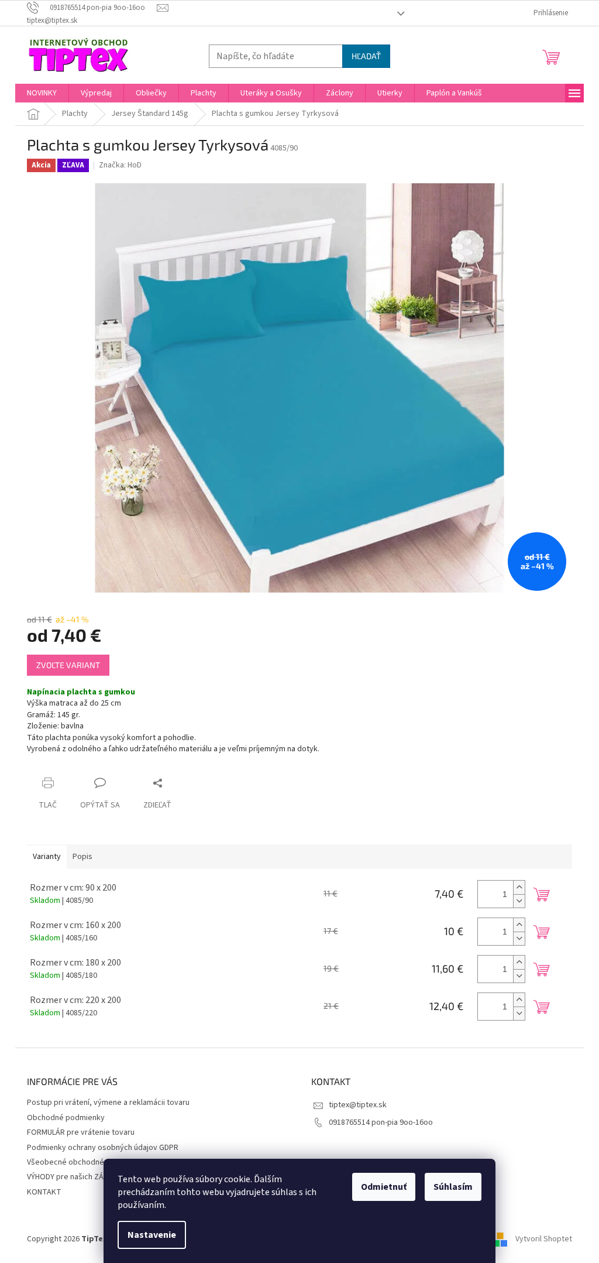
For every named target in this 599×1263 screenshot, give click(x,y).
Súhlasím (453, 1186)
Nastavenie (152, 1234)
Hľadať (366, 56)
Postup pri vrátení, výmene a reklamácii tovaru (108, 1102)
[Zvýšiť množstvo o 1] (519, 887)
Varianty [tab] (47, 856)
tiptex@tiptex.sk (358, 1105)
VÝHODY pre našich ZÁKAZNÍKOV (83, 1177)
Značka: (120, 165)
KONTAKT (44, 1192)
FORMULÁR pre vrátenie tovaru (81, 1132)
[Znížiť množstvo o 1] (519, 901)
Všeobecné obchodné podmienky (86, 1162)
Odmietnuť (384, 1186)
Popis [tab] (82, 856)
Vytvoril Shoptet (543, 1239)
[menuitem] (41, 93)
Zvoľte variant (68, 665)
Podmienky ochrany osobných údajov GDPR (102, 1148)
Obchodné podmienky (66, 1118)
